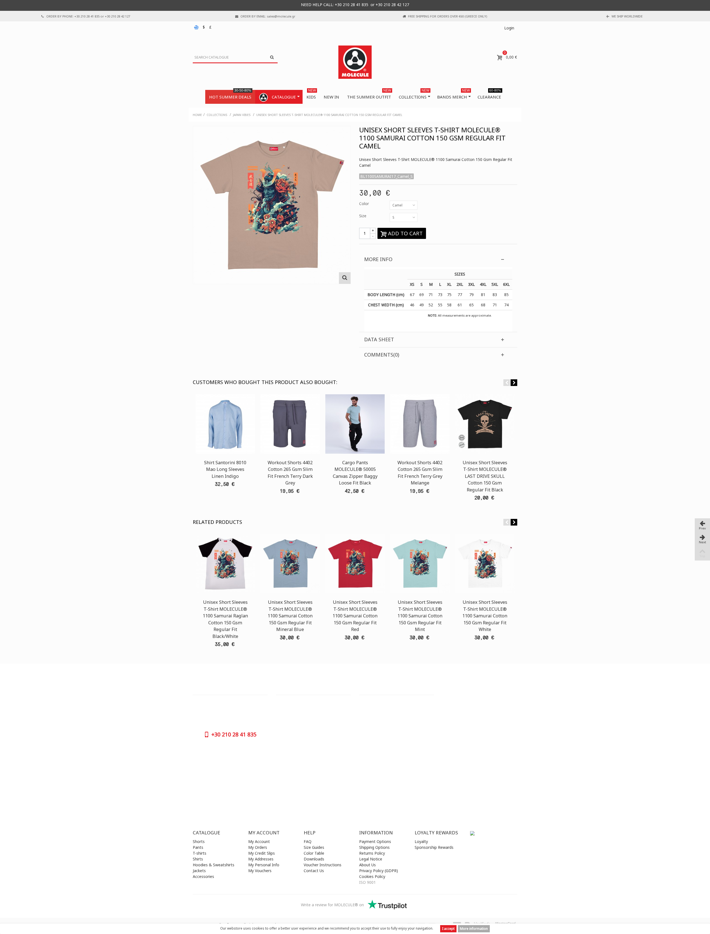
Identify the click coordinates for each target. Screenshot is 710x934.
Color (364, 203)
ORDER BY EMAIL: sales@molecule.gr (267, 16)
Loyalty (421, 841)
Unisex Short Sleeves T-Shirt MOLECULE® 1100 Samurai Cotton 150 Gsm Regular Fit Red (355, 615)
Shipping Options (374, 847)
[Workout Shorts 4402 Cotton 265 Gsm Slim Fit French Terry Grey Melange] (420, 424)
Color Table (314, 853)
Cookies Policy (372, 876)
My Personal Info (263, 864)
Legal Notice (370, 859)
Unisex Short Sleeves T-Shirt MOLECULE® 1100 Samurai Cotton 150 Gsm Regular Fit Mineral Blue (290, 615)
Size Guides (314, 847)
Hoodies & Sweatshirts (213, 864)
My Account (259, 841)
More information (474, 928)
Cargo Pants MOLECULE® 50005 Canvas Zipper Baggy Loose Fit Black (355, 473)
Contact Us (314, 870)
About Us (367, 864)
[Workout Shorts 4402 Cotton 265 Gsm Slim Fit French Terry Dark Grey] (290, 424)
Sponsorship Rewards (434, 847)
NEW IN (331, 97)
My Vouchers (260, 870)
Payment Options (375, 841)
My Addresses (260, 859)
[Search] (272, 57)
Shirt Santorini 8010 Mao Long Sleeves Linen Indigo (225, 469)
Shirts (198, 859)
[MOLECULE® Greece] (355, 62)
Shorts (199, 841)
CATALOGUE (284, 97)
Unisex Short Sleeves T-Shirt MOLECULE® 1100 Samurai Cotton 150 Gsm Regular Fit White (484, 615)
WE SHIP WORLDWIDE (627, 16)
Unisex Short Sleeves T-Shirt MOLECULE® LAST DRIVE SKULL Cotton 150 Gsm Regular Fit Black (485, 476)
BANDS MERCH (453, 95)
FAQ (307, 841)
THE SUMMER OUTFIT (369, 95)
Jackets (199, 870)
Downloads (314, 859)
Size (363, 215)
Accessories (203, 876)
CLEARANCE (489, 95)
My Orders (257, 847)
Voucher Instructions (322, 864)
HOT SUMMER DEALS (230, 95)
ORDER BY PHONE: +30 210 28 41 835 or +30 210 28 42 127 (88, 16)
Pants (198, 847)
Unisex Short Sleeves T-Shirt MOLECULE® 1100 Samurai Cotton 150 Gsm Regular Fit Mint (419, 615)
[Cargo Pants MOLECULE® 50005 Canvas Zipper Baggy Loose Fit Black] (355, 424)
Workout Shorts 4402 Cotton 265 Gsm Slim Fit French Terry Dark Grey (290, 473)
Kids (311, 95)
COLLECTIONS (414, 95)
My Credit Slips (261, 853)
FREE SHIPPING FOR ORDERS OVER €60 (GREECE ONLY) (447, 16)
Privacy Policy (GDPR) (378, 870)
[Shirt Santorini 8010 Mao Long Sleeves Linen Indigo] (225, 424)
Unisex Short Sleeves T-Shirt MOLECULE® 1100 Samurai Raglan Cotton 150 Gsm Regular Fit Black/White (225, 619)
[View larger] (345, 278)
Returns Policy (372, 853)
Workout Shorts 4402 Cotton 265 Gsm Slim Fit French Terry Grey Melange (419, 473)
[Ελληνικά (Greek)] (196, 27)
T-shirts (199, 853)
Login (509, 28)
